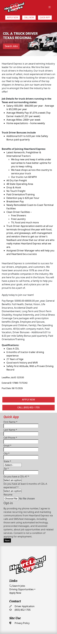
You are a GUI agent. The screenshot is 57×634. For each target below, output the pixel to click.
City (7, 453)
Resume (8, 494)
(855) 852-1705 (22, 609)
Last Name (10, 429)
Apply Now (15, 592)
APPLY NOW (12, 17)
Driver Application (24, 606)
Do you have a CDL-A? (16, 476)
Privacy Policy (22, 623)
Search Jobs (11, 46)
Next (7, 540)
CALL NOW (29, 17)
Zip (6, 468)
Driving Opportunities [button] (21, 589)
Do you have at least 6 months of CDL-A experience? (25, 485)
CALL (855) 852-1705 (28, 407)
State (7, 461)
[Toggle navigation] (49, 7)
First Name (10, 421)
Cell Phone (10, 437)
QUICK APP (45, 17)
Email (7, 445)
